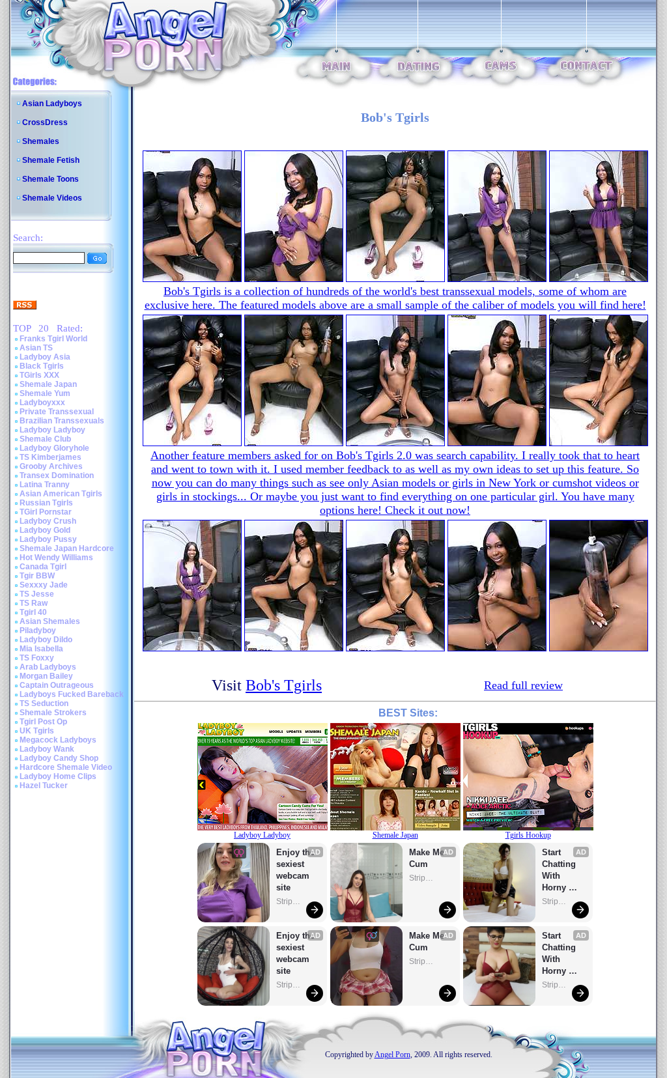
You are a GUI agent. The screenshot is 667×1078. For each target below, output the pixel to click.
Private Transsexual (57, 411)
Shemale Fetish (50, 160)
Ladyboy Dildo (46, 639)
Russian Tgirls (46, 502)
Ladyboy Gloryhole (54, 448)
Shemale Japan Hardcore (67, 548)
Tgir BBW (37, 575)
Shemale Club (45, 439)
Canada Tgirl (43, 566)
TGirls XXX (39, 375)
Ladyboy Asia (45, 357)
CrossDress (45, 122)
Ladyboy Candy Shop (59, 758)
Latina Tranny (45, 484)
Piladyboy (38, 630)
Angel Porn (392, 1054)
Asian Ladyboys (52, 103)
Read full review (523, 685)
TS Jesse (37, 594)
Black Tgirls (42, 366)
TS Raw (34, 603)
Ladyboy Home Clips (58, 776)
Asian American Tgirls (61, 493)
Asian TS (36, 347)
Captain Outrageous (57, 685)
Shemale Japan (48, 384)
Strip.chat (289, 901)
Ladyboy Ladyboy (52, 429)
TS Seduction (44, 703)
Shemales (40, 141)
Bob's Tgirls (284, 685)
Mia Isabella (41, 648)
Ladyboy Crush (48, 521)
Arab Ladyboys (48, 667)
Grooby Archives (51, 466)
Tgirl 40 (33, 612)
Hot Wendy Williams (56, 557)
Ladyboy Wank (47, 749)
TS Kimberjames (50, 457)
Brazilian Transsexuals (62, 420)
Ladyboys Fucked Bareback (72, 694)
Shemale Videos (52, 198)
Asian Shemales (50, 621)
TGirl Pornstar (46, 512)
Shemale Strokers (53, 712)
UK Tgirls (37, 730)
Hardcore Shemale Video (66, 767)
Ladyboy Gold (45, 530)
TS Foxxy (37, 657)
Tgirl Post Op (43, 721)
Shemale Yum (45, 393)
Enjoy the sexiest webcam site (295, 869)
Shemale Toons (50, 179)
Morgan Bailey (46, 676)
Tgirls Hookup (528, 835)
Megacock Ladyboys (58, 740)
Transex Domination (57, 475)
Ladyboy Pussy (48, 539)
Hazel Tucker (44, 785)
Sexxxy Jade (44, 584)
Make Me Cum (428, 858)
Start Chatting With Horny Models (560, 870)
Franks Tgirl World (53, 338)
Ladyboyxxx (42, 402)
